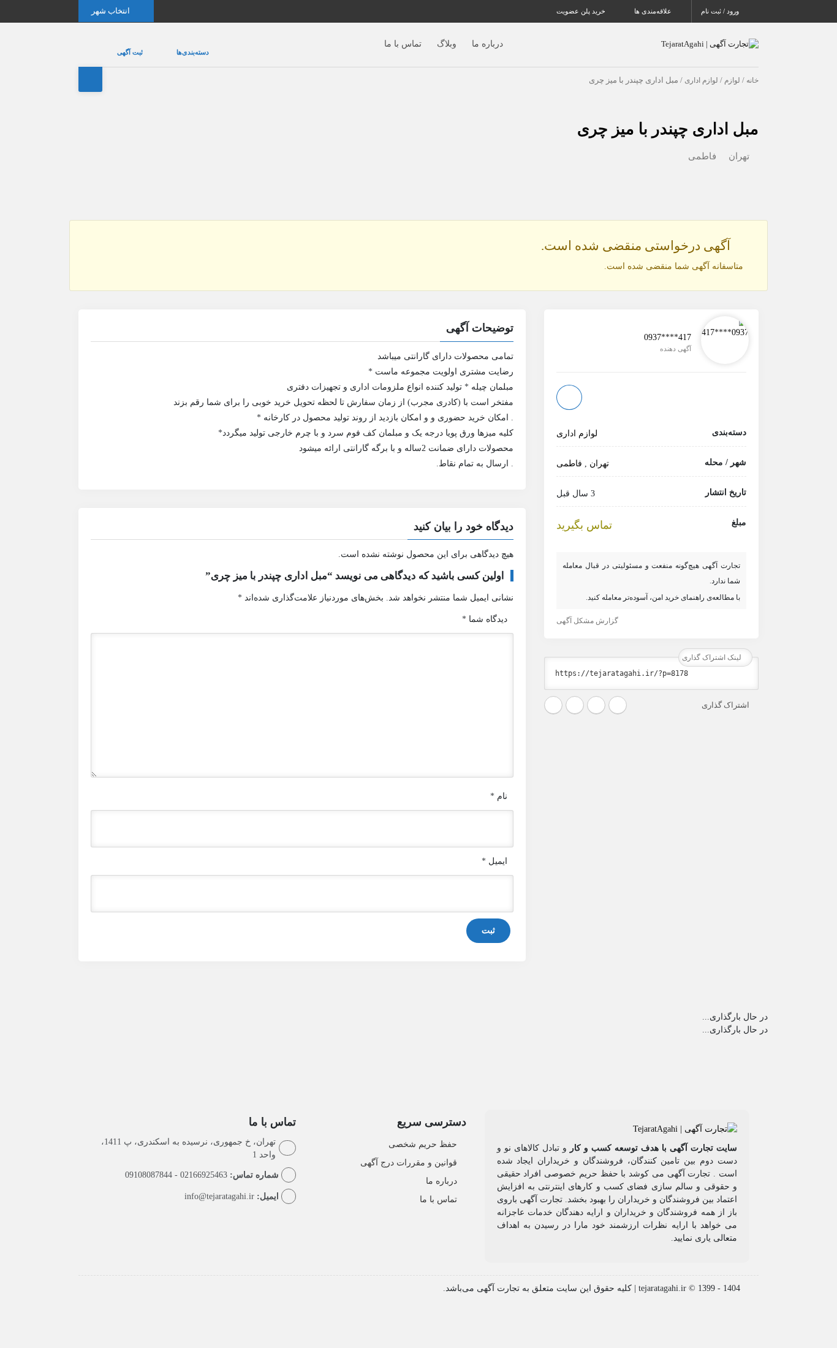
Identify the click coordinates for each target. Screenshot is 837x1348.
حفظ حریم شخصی (422, 1132)
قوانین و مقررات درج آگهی (408, 1150)
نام (498, 784)
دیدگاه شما (484, 607)
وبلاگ (422, 37)
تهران (739, 144)
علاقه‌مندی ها (653, 11)
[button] (302, 317)
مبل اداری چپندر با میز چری (668, 117)
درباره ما (463, 37)
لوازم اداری (701, 68)
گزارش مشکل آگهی (588, 608)
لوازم (732, 68)
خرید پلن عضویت (581, 11)
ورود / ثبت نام (721, 11)
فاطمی (702, 144)
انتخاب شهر (111, 10)
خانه (752, 68)
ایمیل (494, 849)
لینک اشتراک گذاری (712, 645)
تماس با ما (378, 37)
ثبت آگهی (118, 46)
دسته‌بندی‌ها (156, 46)
